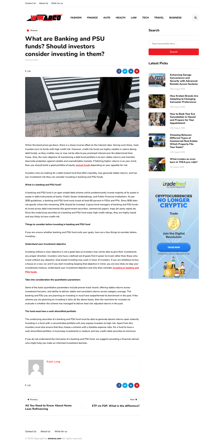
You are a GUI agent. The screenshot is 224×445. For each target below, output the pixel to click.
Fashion (76, 17)
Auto (106, 17)
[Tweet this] (125, 71)
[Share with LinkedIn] (130, 71)
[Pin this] (136, 71)
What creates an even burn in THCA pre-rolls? (183, 160)
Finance (92, 17)
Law (134, 17)
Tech (145, 17)
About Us (43, 3)
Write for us (57, 3)
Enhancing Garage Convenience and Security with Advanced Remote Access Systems (184, 79)
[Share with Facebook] (119, 71)
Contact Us (30, 3)
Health (120, 17)
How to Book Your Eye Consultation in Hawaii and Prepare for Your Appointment (183, 118)
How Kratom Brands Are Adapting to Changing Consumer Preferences (184, 99)
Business (175, 17)
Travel (159, 17)
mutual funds (83, 165)
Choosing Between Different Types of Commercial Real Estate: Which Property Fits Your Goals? (184, 141)
